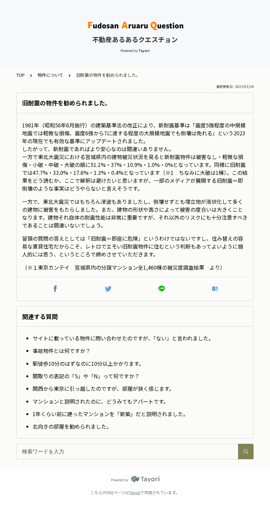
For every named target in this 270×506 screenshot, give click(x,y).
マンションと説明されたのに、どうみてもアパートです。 (101, 401)
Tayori (134, 492)
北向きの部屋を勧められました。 (72, 426)
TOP (20, 75)
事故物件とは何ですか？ (62, 351)
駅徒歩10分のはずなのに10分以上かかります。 (88, 363)
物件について (50, 75)
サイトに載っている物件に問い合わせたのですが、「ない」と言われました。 (123, 338)
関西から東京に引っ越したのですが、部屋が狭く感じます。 (103, 388)
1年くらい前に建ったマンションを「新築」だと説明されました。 (110, 414)
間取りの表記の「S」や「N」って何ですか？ (86, 376)
